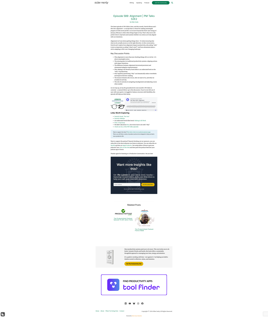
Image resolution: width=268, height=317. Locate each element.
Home (97, 311)
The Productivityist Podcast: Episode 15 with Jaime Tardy (123, 219)
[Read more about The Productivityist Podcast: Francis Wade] (144, 217)
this (128, 124)
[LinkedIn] (125, 303)
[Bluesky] (134, 303)
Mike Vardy (101, 3)
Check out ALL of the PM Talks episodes (126, 127)
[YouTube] (130, 303)
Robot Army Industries (137, 315)
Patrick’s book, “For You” (121, 116)
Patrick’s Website (119, 118)
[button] (161, 3)
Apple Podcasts (127, 145)
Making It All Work (140, 120)
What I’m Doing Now (111, 311)
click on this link (124, 147)
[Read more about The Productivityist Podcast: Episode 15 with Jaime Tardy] (123, 212)
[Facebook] (142, 303)
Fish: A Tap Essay (119, 122)
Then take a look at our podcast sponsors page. (139, 132)
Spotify (113, 145)
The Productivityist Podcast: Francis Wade (144, 229)
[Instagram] (138, 303)
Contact (121, 311)
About (102, 311)
